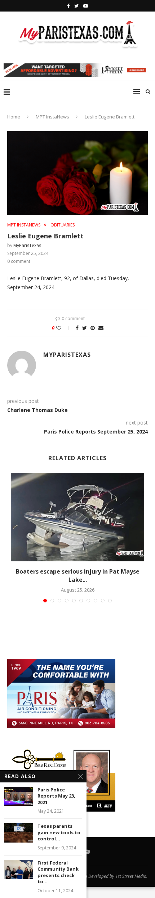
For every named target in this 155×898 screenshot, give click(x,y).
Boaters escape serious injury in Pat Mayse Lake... (78, 575)
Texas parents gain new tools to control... (58, 832)
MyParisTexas (27, 245)
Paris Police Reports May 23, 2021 (56, 796)
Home (13, 116)
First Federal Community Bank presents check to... (58, 872)
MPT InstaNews (52, 116)
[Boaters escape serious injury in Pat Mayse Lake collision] (77, 517)
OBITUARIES (62, 225)
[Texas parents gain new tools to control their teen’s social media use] (18, 832)
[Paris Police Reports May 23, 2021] (18, 796)
